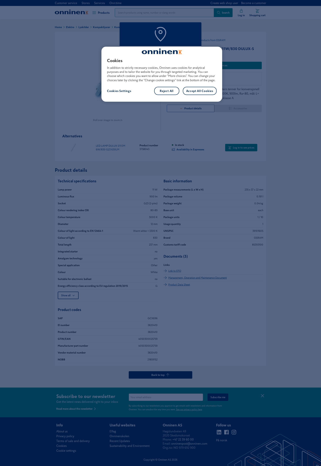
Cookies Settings (119, 90)
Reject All (167, 90)
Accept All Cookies (199, 90)
